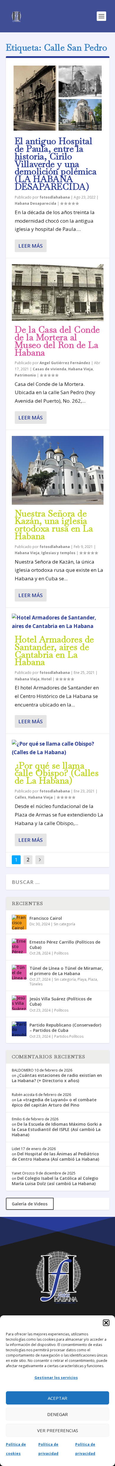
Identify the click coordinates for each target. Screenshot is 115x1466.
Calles (20, 797)
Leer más (30, 245)
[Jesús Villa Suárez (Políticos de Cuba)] (19, 1002)
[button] (106, 1323)
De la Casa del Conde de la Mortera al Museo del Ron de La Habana (57, 341)
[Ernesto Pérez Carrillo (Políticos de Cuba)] (19, 946)
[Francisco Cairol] (19, 922)
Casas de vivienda (49, 369)
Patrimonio (25, 375)
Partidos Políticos (68, 1036)
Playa (82, 979)
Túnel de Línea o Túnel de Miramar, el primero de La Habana (66, 970)
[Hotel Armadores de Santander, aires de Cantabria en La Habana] (58, 622)
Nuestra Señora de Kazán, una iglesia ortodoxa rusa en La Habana (54, 525)
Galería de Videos (29, 1204)
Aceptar (57, 1398)
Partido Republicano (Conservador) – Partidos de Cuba (65, 1027)
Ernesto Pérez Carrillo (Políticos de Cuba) (64, 944)
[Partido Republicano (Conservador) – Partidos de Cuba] (19, 1029)
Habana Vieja (80, 369)
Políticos (61, 953)
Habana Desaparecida (35, 203)
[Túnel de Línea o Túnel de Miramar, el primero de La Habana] (19, 972)
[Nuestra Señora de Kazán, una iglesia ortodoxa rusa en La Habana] (58, 470)
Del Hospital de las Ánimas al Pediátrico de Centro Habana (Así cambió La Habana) (55, 1156)
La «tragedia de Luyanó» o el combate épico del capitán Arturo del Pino (54, 1102)
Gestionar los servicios (56, 1377)
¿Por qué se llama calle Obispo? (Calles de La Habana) (57, 773)
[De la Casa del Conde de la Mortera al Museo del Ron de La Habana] (58, 292)
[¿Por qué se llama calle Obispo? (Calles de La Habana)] (58, 748)
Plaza (92, 979)
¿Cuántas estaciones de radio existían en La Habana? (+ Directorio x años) (57, 1077)
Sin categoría (64, 924)
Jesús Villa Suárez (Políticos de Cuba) (60, 1001)
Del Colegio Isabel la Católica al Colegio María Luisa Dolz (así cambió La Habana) (55, 1180)
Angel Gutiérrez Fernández (65, 362)
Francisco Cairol (45, 918)
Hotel (46, 679)
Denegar (57, 1414)
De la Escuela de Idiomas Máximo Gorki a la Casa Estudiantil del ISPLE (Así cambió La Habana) (57, 1129)
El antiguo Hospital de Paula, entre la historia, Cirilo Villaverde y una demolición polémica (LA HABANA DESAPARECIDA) (56, 163)
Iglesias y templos (58, 552)
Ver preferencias (57, 1430)
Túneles (35, 984)
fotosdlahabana (55, 197)
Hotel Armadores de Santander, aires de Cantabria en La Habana (54, 651)
